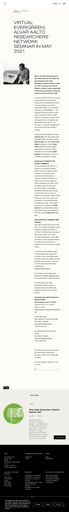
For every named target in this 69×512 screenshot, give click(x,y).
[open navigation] (64, 3)
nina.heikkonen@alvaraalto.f (43, 324)
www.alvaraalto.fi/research (42, 269)
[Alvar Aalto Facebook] (4, 387)
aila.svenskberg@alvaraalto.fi (43, 338)
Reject (48, 504)
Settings (58, 504)
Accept (38, 504)
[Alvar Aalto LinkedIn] (7, 387)
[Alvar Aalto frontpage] (5, 4)
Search (55, 4)
